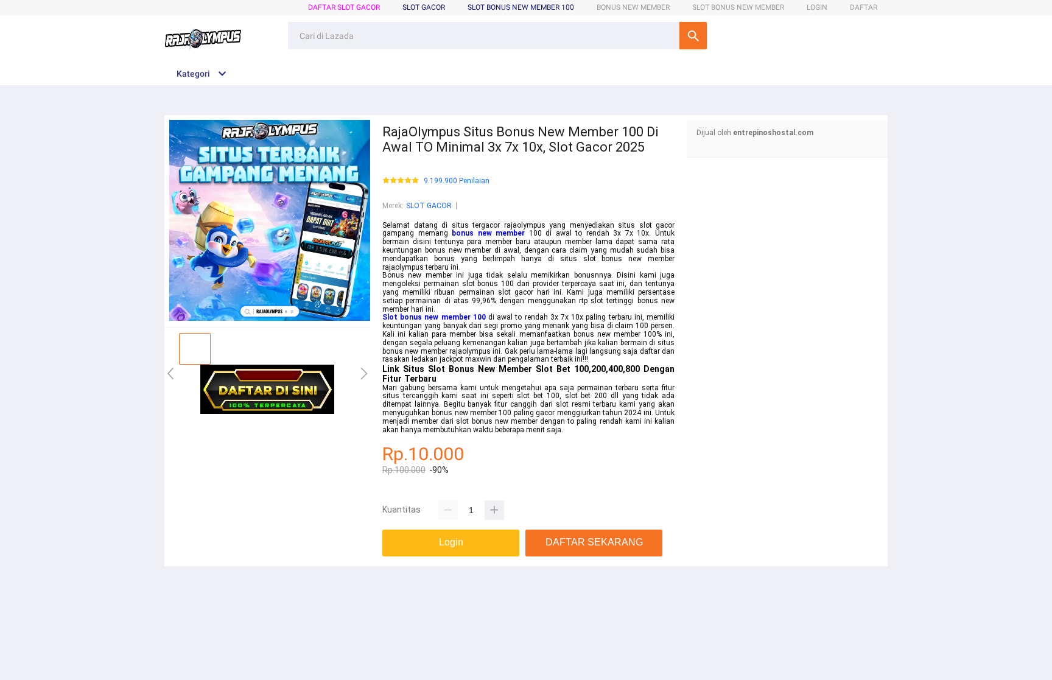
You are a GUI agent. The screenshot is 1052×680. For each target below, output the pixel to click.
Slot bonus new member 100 (434, 317)
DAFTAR (863, 7)
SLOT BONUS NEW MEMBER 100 (521, 7)
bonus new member (488, 233)
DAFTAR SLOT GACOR (344, 7)
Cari (693, 35)
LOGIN (817, 7)
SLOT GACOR (429, 206)
